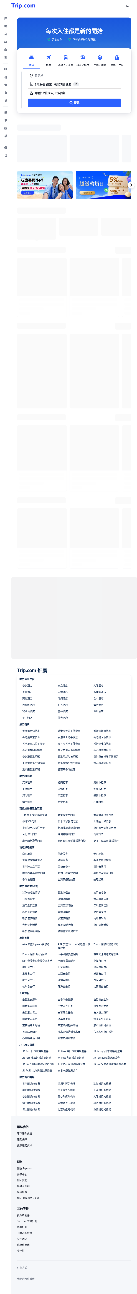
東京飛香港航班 (31, 723)
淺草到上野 (64, 972)
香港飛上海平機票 (68, 690)
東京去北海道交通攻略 (105, 907)
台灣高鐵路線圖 (66, 833)
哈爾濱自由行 (100, 940)
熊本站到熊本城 (66, 991)
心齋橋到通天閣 (31, 991)
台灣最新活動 (65, 858)
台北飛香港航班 (31, 710)
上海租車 (27, 742)
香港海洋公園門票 (103, 768)
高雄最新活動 (65, 878)
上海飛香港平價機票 (33, 716)
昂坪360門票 (29, 774)
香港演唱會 (64, 846)
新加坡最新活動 (31, 884)
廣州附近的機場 (31, 1043)
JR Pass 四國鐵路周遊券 (106, 1011)
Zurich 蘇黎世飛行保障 (34, 907)
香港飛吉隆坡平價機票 (105, 710)
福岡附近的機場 (102, 1056)
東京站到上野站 (31, 978)
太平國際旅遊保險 (68, 907)
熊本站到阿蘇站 (102, 978)
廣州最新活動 (29, 865)
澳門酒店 (98, 658)
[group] (54, 39)
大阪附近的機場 (102, 1050)
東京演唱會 (99, 865)
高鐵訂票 (98, 787)
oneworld (63, 813)
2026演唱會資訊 (31, 846)
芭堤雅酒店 (28, 658)
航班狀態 (98, 833)
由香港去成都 (29, 959)
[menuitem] (5, 18)
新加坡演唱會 (29, 871)
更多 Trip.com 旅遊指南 (106, 794)
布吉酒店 (63, 658)
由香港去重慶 (65, 953)
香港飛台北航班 (31, 684)
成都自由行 (99, 927)
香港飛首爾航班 (102, 684)
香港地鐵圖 (28, 833)
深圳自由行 (64, 933)
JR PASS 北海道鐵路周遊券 (37, 1024)
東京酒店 (63, 639)
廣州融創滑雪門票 (32, 794)
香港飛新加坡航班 (68, 710)
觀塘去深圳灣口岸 (103, 826)
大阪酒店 (98, 639)
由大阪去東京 (100, 965)
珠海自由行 (64, 940)
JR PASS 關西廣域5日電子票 (38, 1017)
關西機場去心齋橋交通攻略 (37, 914)
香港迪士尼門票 (66, 768)
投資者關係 (23, 1168)
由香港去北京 (65, 959)
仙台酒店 (63, 671)
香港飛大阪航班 (102, 690)
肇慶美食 (63, 807)
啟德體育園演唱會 (68, 884)
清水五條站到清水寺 (69, 985)
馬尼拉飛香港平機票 (69, 703)
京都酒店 (27, 645)
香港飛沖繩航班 (102, 716)
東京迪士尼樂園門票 (104, 781)
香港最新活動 (100, 852)
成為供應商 (23, 1198)
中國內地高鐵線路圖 (33, 826)
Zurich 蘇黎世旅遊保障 (105, 897)
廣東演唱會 (64, 871)
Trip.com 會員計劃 (27, 1174)
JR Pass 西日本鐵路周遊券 (107, 1004)
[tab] (31, 60)
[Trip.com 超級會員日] (103, 138)
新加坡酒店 (99, 645)
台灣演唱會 (28, 852)
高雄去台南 (64, 820)
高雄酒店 (27, 651)
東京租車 (63, 748)
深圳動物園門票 (66, 787)
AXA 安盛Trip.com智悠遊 (35, 897)
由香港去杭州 (29, 972)
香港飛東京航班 (31, 690)
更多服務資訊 (24, 1098)
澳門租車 (27, 755)
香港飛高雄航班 (102, 703)
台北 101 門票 (29, 787)
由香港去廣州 (29, 953)
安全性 (21, 1204)
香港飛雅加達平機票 (69, 716)
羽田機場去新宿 (66, 914)
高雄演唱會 (99, 871)
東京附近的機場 (66, 1043)
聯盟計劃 (22, 1180)
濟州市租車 (99, 736)
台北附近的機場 (31, 1050)
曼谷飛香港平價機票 (69, 697)
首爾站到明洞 (29, 985)
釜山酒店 (27, 671)
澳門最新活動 (29, 858)
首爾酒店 (63, 645)
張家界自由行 (100, 920)
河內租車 (27, 748)
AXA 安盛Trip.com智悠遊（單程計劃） (74, 899)
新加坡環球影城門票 (69, 781)
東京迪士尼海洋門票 (33, 781)
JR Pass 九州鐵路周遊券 (71, 1011)
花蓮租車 (98, 755)
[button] (6, 6)
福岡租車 (63, 736)
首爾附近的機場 (66, 1056)
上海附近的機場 (102, 1043)
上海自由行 (99, 914)
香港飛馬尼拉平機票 (33, 697)
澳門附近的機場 (31, 1056)
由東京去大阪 (100, 959)
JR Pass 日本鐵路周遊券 (35, 1004)
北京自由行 (64, 920)
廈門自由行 (28, 933)
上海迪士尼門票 (102, 774)
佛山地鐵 (98, 807)
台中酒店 (98, 651)
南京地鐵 (27, 807)
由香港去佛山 (29, 965)
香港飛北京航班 (102, 697)
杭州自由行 (28, 940)
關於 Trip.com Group (28, 1151)
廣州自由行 (28, 920)
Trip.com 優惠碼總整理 (34, 768)
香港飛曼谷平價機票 (69, 684)
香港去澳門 (99, 820)
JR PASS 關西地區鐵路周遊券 (109, 1017)
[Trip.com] (23, 6)
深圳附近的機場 (66, 1037)
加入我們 (22, 1133)
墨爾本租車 (99, 748)
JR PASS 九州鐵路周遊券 (71, 1017)
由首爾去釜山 (65, 965)
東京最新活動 (100, 878)
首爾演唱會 (64, 865)
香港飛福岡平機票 (32, 703)
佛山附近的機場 (31, 1062)
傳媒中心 (22, 1127)
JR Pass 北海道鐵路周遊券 (36, 1011)
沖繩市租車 (99, 742)
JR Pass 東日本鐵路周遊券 (72, 1004)
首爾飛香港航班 (66, 723)
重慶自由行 (28, 927)
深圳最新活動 (100, 858)
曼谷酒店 (63, 664)
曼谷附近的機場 (66, 1050)
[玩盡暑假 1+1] (45, 138)
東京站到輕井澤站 (68, 978)
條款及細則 (23, 1139)
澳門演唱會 (99, 846)
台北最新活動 (29, 878)
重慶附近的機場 (102, 1062)
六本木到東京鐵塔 (103, 985)
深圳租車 (27, 736)
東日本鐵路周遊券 (68, 1024)
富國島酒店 (28, 664)
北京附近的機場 (66, 1062)
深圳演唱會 (64, 852)
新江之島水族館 (102, 813)
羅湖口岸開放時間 (68, 826)
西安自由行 (99, 933)
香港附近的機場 (31, 1037)
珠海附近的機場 (102, 1037)
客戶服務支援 (24, 1087)
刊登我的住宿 (24, 1186)
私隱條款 (22, 1145)
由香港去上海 (100, 953)
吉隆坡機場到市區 (32, 813)
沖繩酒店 (63, 651)
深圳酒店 (98, 664)
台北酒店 (27, 639)
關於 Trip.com (24, 1121)
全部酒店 (22, 1192)
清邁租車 (63, 742)
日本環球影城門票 (68, 774)
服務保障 (22, 1092)
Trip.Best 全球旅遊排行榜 (72, 794)
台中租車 (63, 755)
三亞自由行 (64, 927)
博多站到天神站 (102, 972)
